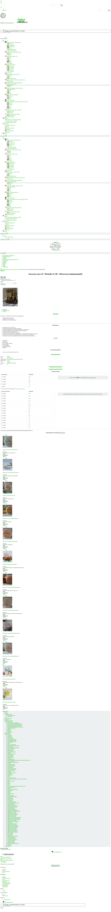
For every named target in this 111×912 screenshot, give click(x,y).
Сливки (8, 775)
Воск (10, 105)
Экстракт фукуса (10, 766)
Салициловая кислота (11, 777)
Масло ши (9, 844)
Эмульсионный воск (11, 837)
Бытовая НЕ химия (10, 116)
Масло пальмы (10, 832)
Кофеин (8, 792)
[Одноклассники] (3, 277)
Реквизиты (9, 716)
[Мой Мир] (5, 277)
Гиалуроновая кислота (11, 739)
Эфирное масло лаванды (12, 823)
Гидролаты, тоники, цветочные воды (13, 42)
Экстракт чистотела (11, 840)
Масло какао (9, 822)
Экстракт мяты (10, 767)
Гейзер (10, 93)
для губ (8, 360)
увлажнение (11, 430)
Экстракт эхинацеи (11, 764)
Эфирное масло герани (11, 828)
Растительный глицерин (12, 796)
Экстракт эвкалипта (11, 838)
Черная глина (10, 797)
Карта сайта (7, 846)
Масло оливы (10, 833)
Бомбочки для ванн (11, 89)
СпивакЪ (4, 257)
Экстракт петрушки (11, 765)
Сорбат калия (10, 754)
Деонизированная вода (11, 741)
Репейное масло (10, 750)
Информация (5, 711)
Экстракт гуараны (11, 770)
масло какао (5, 340)
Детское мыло (11, 71)
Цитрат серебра (10, 757)
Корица (8, 794)
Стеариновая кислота (11, 772)
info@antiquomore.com (8, 902)
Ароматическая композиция (12, 762)
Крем (10, 77)
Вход (4, 10)
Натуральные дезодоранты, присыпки (13, 109)
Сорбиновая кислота (11, 753)
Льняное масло (10, 749)
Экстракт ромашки (11, 842)
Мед (8, 785)
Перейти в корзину (55, 865)
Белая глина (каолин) (11, 801)
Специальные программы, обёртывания (14, 82)
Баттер (10, 98)
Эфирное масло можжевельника (13, 818)
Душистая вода (12, 46)
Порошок (10, 63)
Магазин (6, 713)
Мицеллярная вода (12, 49)
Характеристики (6, 310)
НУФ (8, 743)
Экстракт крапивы (11, 761)
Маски (10, 54)
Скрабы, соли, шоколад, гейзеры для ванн (14, 88)
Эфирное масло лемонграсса (13, 821)
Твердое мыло (11, 65)
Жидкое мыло (11, 67)
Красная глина (10, 798)
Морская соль (10, 774)
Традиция (5, 258)
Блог (6, 717)
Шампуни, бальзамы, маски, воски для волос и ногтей (17, 101)
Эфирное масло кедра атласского (13, 819)
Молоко (8, 783)
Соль (10, 91)
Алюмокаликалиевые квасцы (13, 802)
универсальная (10, 357)
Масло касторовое (11, 748)
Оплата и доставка (8, 714)
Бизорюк (4, 261)
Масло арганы (10, 746)
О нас (6, 712)
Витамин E (9, 736)
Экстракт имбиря (10, 795)
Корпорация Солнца (7, 256)
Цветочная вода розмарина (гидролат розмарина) (17, 778)
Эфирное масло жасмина (12, 827)
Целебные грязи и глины (11, 122)
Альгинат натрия (10, 803)
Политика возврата (9, 720)
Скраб (10, 86)
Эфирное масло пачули (11, 815)
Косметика (6, 40)
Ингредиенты (8, 733)
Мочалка (8, 132)
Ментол (8, 784)
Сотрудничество (8, 718)
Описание (5, 309)
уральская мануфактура (22, 430)
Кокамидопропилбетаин (12, 806)
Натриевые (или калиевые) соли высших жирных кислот (18, 760)
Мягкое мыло (11, 68)
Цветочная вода (12, 45)
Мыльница (8, 129)
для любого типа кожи (4, 430)
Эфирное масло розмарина (12, 814)
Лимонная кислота (11, 787)
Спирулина (9, 773)
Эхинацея (9, 758)
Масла (10, 97)
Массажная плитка (12, 78)
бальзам (8, 361)
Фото (4, 870)
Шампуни (10, 102)
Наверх (1, 907)
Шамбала (9, 771)
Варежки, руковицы (10, 127)
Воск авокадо (10, 737)
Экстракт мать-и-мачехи (12, 839)
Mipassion (5, 262)
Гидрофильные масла (10, 100)
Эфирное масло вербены (12, 830)
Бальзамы (10, 85)
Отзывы (4, 311)
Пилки (7, 126)
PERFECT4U (5, 266)
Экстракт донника (11, 841)
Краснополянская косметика (8, 255)
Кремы (10, 53)
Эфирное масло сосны (11, 812)
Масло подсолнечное (11, 744)
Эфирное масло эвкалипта (12, 810)
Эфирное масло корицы (12, 824)
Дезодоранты (11, 111)
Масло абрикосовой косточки (13, 745)
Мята (8, 779)
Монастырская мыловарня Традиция (14, 723)
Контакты (7, 719)
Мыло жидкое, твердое (10, 64)
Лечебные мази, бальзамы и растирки (13, 119)
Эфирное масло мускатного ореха (14, 817)
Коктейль (10, 96)
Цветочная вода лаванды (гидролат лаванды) (16, 786)
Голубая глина (10, 800)
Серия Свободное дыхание (11, 218)
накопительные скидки (20, 388)
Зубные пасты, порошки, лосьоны (13, 114)
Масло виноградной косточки (13, 747)
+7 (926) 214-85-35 (21, 22)
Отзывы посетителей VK (55, 369)
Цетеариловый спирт (11, 804)
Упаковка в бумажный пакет (8, 280)
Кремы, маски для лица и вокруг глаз (13, 52)
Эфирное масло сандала (12, 813)
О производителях (8, 721)
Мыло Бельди (9, 72)
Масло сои (9, 845)
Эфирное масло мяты (11, 816)
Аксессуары (6, 123)
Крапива (9, 791)
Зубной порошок (12, 115)
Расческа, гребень (9, 130)
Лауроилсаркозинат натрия (12, 805)
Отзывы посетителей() (55, 366)
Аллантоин (9, 735)
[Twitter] (2, 277)
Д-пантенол (9, 742)
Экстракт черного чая (11, 768)
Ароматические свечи (10, 125)
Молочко (10, 75)
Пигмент (9, 763)
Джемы (10, 61)
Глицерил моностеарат (11, 740)
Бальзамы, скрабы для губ (11, 83)
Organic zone (5, 260)
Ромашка (9, 752)
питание (15, 430)
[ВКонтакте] (1, 277)
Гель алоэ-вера (10, 738)
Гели (9, 59)
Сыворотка (11, 81)
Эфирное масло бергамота (12, 831)
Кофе (8, 781)
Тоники (10, 47)
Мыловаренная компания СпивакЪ (14, 725)
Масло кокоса (10, 835)
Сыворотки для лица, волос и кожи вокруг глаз (15, 79)
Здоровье (6, 118)
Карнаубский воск (11, 807)
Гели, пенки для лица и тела (11, 56)
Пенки (10, 60)
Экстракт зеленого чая (11, 769)
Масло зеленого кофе (11, 751)
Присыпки (11, 112)
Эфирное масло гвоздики (12, 829)
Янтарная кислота (11, 759)
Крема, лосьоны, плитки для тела (12, 74)
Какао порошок (10, 793)
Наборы (5, 133)
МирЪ (4, 264)
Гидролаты (11, 43)
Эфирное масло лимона (12, 820)
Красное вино (10, 790)
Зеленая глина (10, 799)
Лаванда (9, 788)
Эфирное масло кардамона (12, 825)
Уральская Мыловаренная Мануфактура (11, 259)
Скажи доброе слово (9, 236)
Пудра (10, 57)
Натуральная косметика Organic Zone (14, 724)
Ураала (4, 265)
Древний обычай (4, 849)
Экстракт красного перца (12, 789)
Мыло (10, 108)
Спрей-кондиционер (13, 50)
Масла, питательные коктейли (12, 94)
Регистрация (5, 895)
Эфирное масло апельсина (12, 836)
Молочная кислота (11, 780)
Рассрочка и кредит (11, 715)
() (5, 857)
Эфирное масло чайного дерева (13, 811)
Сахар (8, 776)
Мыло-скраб (11, 70)
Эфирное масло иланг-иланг (13, 826)
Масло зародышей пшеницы (13, 843)
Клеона (4, 263)
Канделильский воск (11, 809)
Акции (4, 235)
